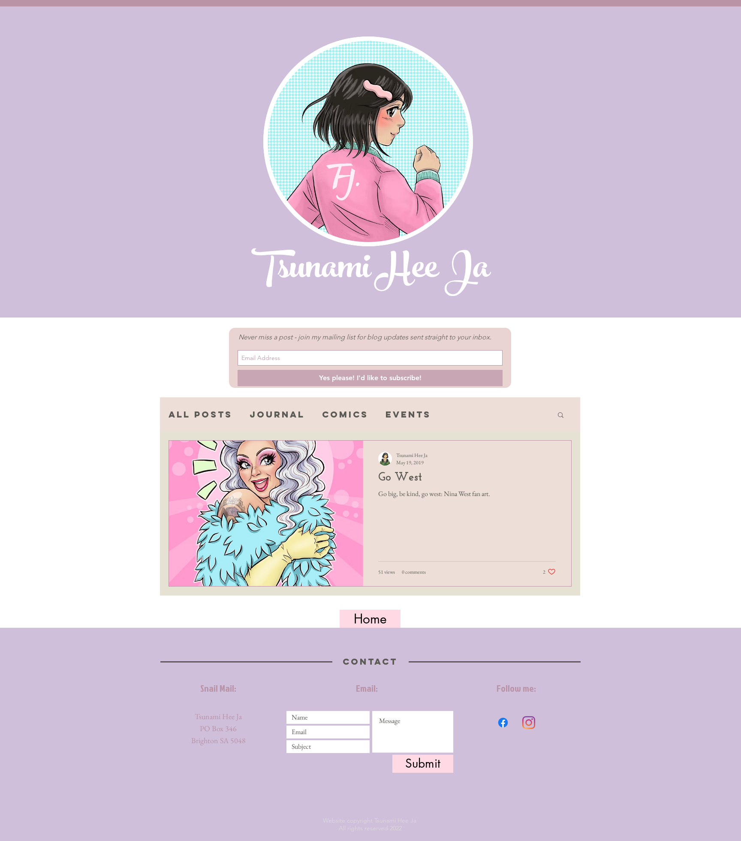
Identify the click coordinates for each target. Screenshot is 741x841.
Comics (345, 414)
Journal (277, 414)
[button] (561, 415)
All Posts (200, 414)
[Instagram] (528, 722)
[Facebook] (503, 722)
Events (408, 414)
